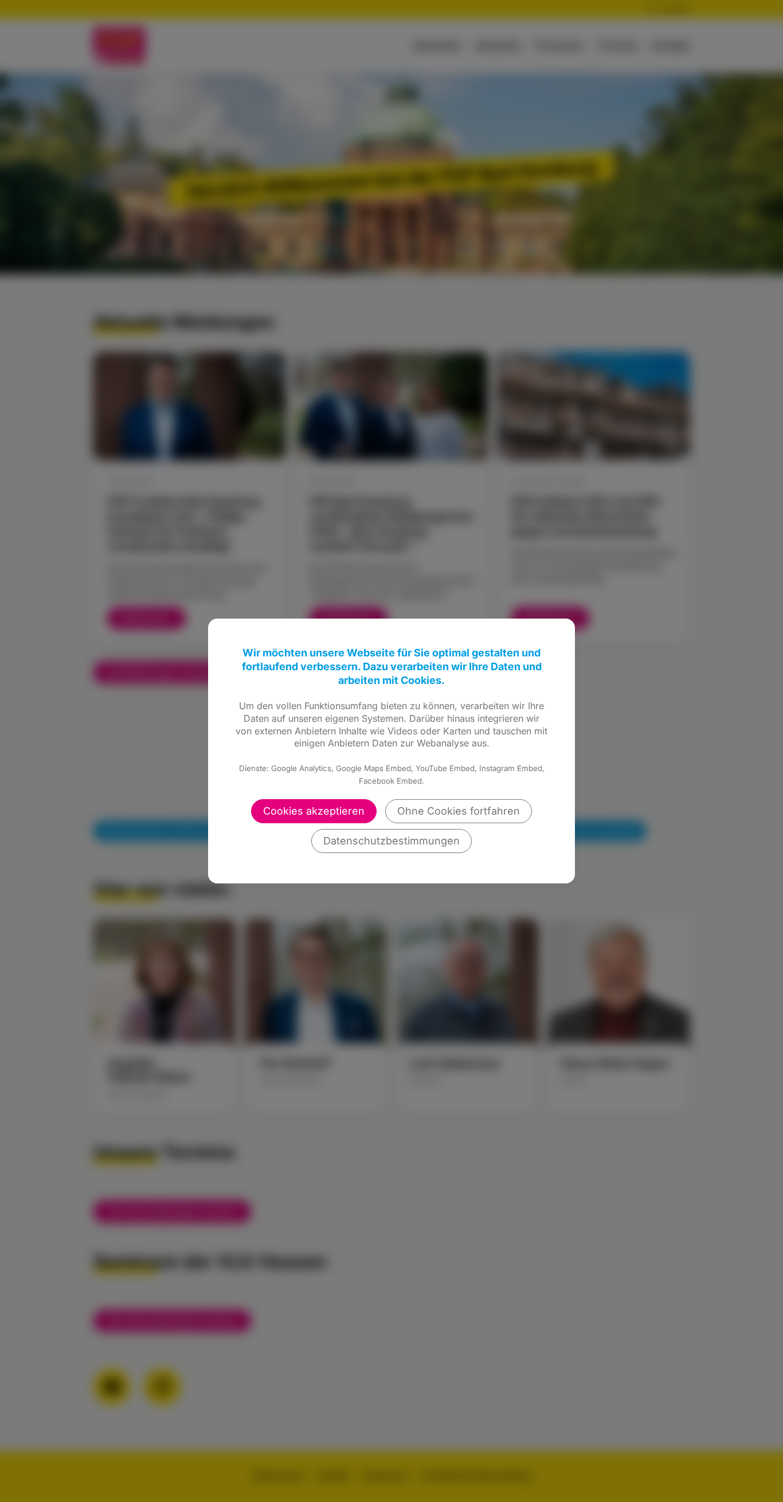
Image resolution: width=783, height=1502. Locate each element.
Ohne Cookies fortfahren (458, 811)
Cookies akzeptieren (314, 811)
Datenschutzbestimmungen (391, 841)
